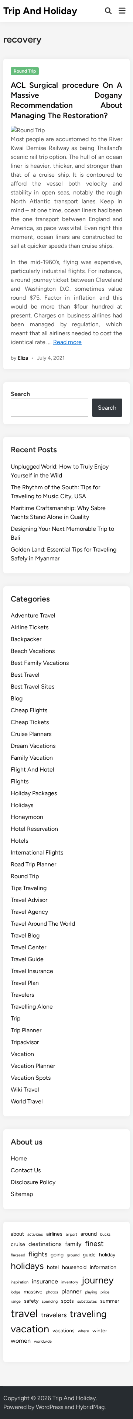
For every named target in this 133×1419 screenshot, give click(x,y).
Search (20, 393)
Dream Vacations (33, 745)
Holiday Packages (34, 793)
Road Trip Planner (33, 864)
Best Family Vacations (40, 662)
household (74, 1267)
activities (35, 1234)
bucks (105, 1234)
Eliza (23, 358)
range (16, 1301)
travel (24, 1313)
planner (71, 1291)
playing (91, 1292)
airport (71, 1234)
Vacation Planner (33, 1065)
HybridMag (90, 1406)
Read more (67, 342)
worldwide (43, 1341)
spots (67, 1301)
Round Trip (25, 71)
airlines (54, 1234)
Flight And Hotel (32, 769)
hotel (53, 1267)
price (104, 1292)
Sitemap (22, 1194)
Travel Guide (27, 959)
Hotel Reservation (34, 828)
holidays (27, 1265)
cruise (18, 1244)
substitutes (87, 1301)
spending (50, 1301)
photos (52, 1292)
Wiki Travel (25, 1089)
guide (89, 1255)
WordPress (49, 1406)
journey (98, 1280)
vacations (63, 1331)
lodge (15, 1292)
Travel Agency (29, 911)
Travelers (22, 994)
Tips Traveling (29, 888)
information (103, 1267)
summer (109, 1301)
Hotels (19, 840)
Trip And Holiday (40, 11)
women (21, 1340)
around (89, 1234)
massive (33, 1292)
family (73, 1244)
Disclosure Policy (33, 1182)
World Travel (27, 1101)
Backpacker (26, 639)
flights (37, 1254)
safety (31, 1301)
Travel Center (28, 947)
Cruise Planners (31, 733)
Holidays (22, 805)
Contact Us (26, 1170)
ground (73, 1255)
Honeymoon (27, 816)
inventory (69, 1282)
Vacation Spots (31, 1077)
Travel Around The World (43, 923)
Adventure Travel (33, 615)
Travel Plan (25, 982)
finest (94, 1243)
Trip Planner (26, 1030)
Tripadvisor (25, 1042)
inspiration (19, 1282)
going (57, 1255)
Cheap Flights (29, 710)
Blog (17, 698)
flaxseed (18, 1255)
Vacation (22, 1053)
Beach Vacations (33, 650)
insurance (45, 1281)
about (17, 1234)
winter (99, 1331)
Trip (15, 1018)
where (83, 1331)
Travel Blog (25, 935)
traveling (88, 1313)
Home (19, 1158)
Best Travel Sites (32, 686)
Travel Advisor (29, 899)
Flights (19, 781)
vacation (30, 1329)
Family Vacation (32, 757)
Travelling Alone (32, 1006)
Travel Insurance (32, 971)
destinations (45, 1244)
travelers (53, 1315)
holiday (107, 1255)
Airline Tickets (29, 627)
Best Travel (25, 674)
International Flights (37, 852)
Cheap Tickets (30, 722)
